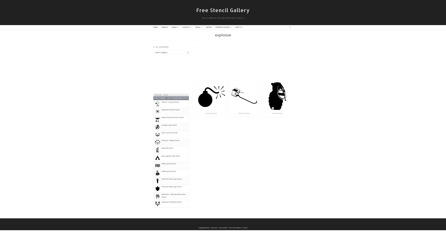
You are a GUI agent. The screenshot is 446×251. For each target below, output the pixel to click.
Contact (245, 228)
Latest (165, 95)
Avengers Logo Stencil (169, 125)
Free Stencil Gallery (223, 10)
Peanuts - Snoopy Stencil (170, 102)
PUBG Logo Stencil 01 (169, 171)
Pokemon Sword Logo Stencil (172, 179)
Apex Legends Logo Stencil (171, 156)
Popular (158, 95)
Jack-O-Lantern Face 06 (169, 133)
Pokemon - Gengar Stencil (170, 140)
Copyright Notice (204, 228)
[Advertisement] (244, 63)
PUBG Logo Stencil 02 (169, 164)
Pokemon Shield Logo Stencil (172, 187)
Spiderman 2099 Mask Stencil (172, 202)
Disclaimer (214, 228)
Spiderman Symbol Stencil (171, 110)
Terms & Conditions (235, 228)
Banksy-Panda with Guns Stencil (173, 117)
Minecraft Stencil (167, 148)
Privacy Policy (223, 228)
